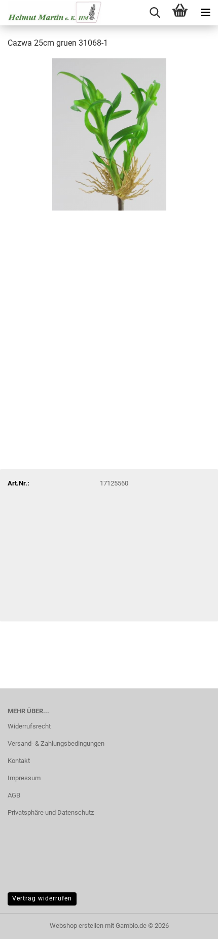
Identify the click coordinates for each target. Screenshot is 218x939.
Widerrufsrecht (29, 726)
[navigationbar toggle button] (205, 12)
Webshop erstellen (76, 925)
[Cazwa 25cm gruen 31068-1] (109, 133)
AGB (14, 795)
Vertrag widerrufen (42, 898)
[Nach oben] (190, 923)
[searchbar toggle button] (154, 12)
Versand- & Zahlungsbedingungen (56, 743)
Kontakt (19, 760)
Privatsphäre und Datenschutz (51, 812)
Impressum (24, 778)
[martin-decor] (50, 12)
